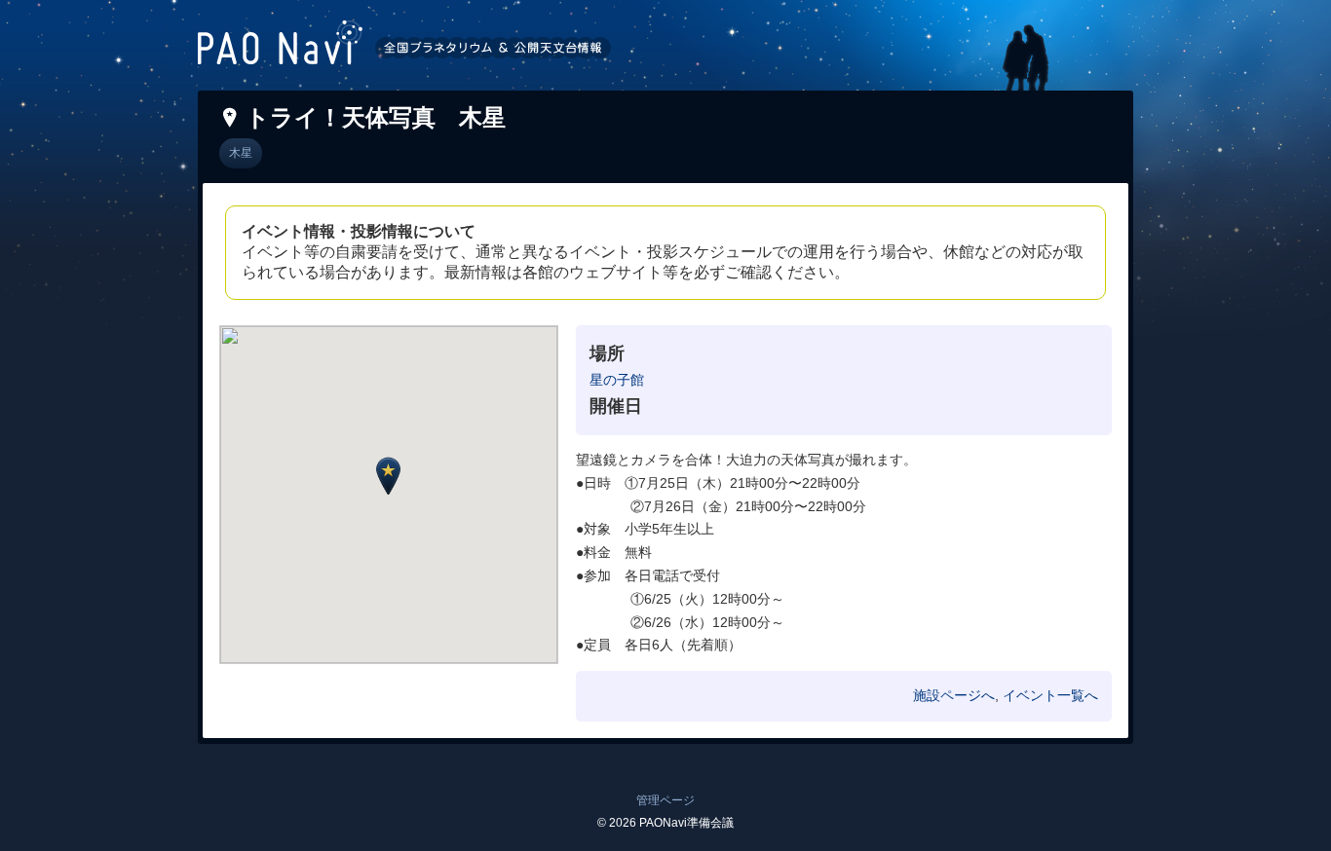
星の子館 (616, 380)
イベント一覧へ (1050, 695)
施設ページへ (954, 695)
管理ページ (665, 800)
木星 (240, 153)
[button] (388, 476)
